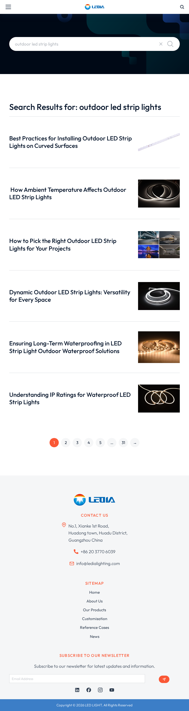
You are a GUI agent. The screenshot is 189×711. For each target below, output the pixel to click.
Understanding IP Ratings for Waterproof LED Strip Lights (70, 398)
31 (123, 442)
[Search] (170, 44)
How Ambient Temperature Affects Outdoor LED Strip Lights (67, 193)
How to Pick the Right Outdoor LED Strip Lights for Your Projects (62, 244)
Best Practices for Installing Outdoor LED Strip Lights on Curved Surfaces (70, 142)
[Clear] (161, 44)
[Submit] (164, 679)
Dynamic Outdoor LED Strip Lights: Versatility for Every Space (69, 296)
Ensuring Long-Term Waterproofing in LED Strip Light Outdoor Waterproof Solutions (65, 347)
